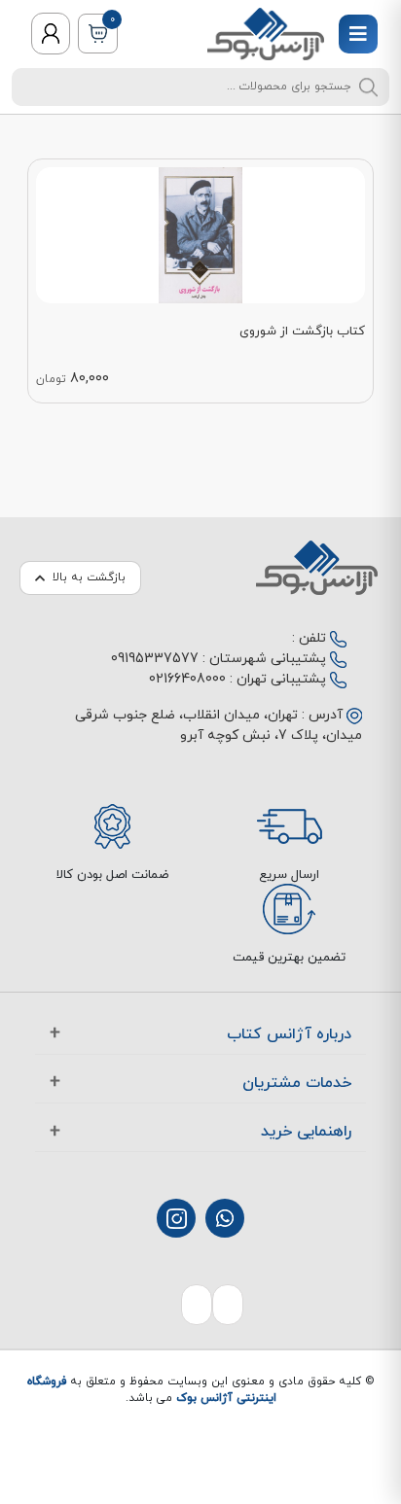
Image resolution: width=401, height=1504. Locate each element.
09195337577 (155, 658)
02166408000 (187, 679)
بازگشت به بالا (89, 577)
